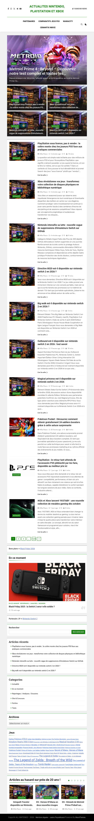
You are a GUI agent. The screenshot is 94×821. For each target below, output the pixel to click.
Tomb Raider (44, 764)
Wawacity (68, 21)
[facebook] (8, 8)
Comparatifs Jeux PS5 (49, 21)
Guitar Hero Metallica (34, 739)
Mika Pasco (44, 154)
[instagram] (11, 8)
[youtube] (20, 8)
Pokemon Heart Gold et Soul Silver (53, 747)
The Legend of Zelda (48, 756)
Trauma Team (69, 767)
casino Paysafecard (57, 817)
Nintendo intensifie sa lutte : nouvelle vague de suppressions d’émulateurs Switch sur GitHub (26, 133)
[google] (17, 8)
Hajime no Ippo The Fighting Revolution (54, 739)
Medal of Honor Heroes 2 (23, 745)
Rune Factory (50, 750)
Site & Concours (18, 698)
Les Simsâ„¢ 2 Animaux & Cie (49, 742)
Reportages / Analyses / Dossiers (32, 603)
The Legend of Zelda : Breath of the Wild (43, 760)
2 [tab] (71, 780)
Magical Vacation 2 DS (69, 742)
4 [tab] (77, 780)
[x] (14, 8)
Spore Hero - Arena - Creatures (69, 753)
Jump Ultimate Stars (73, 739)
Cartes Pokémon (15, 739)
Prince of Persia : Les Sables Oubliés (33, 750)
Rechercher (14, 627)
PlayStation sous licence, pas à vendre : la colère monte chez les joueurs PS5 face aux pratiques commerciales (26, 107)
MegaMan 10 (35, 745)
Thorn (35, 764)
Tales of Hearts (21, 756)
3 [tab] (74, 780)
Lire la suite (42, 175)
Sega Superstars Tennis (15, 753)
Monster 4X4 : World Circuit (56, 745)
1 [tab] (68, 780)
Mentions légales (42, 817)
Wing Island (77, 767)
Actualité (15, 100)
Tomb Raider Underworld (73, 764)
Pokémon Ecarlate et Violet (73, 747)
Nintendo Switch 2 (30, 619)
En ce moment (14, 603)
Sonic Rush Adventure (43, 753)
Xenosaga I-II (13, 770)
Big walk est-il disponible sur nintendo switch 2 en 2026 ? (34, 671)
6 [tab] (83, 780)
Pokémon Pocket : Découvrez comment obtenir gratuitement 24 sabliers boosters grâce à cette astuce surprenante (59, 422)
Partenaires (29, 21)
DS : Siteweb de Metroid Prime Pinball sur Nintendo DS (73, 805)
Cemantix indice (47, 27)
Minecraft (43, 745)
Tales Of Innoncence (33, 756)
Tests (14, 66)
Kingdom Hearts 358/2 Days (21, 742)
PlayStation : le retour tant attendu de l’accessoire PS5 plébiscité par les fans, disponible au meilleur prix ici (58, 462)
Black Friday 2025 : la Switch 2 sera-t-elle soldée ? (32, 606)
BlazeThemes (80, 817)
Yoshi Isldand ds (23, 770)
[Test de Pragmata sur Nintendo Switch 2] (47, 60)
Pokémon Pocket (15, 750)
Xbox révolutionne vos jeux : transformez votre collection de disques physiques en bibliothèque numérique (58, 184)
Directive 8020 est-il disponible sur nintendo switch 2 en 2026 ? (36, 666)
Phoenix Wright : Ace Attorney (32, 747)
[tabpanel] (21, 797)
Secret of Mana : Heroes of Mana (69, 750)
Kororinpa (37, 742)
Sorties (15, 703)
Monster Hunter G (70, 745)
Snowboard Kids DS (29, 753)
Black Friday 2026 (27, 549)
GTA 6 (24, 739)
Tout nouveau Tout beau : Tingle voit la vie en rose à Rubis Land (44, 767)
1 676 (34, 539)
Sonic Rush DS (54, 753)
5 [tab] (80, 780)
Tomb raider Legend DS (58, 764)
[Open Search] (82, 24)
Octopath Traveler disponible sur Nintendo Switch (21, 805)
